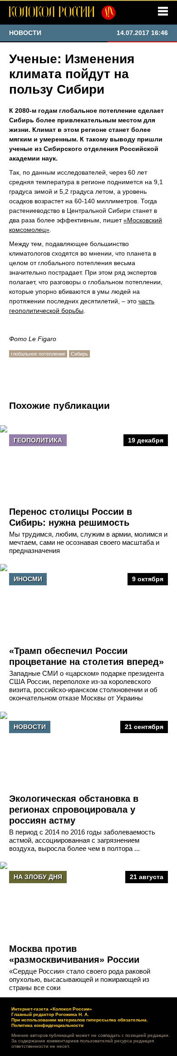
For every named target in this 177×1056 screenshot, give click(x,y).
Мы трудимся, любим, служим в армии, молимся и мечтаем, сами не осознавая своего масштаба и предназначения (88, 542)
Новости (30, 726)
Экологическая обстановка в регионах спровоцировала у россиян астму (73, 809)
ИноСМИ (28, 579)
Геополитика (38, 440)
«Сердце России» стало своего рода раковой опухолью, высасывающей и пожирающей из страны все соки (79, 979)
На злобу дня (38, 876)
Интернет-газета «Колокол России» (51, 1008)
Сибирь (79, 354)
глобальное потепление (38, 354)
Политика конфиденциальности (47, 1025)
